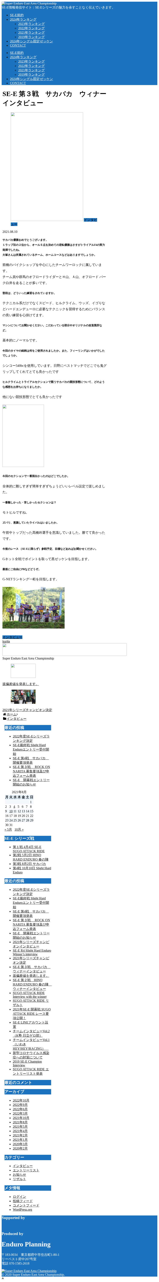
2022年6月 (20, 1109)
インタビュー (12, 637)
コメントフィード (26, 1205)
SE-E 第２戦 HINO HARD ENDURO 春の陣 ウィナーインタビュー (32, 984)
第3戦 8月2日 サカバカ (29, 864)
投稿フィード (23, 1201)
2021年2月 (20, 1135)
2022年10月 (21, 1100)
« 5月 (8, 829)
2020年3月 (20, 1144)
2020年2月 (20, 1148)
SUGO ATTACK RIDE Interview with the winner (30, 994)
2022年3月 (20, 1113)
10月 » (19, 829)
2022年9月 (20, 1105)
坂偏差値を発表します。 (31, 975)
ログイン (19, 1196)
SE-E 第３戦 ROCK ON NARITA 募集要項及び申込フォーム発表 (31, 771)
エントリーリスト (26, 1170)
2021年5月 (20, 1126)
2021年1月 (20, 1139)
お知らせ (19, 1174)
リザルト (19, 1179)
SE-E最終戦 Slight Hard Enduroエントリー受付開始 (31, 749)
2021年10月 (21, 1118)
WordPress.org (22, 1209)
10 (11, 811)
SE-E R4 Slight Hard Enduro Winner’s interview (32, 952)
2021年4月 (20, 1131)
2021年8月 (20, 1122)
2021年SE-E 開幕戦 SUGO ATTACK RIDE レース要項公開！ (32, 1014)
